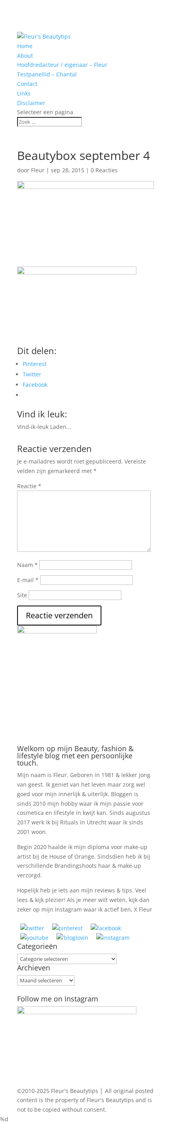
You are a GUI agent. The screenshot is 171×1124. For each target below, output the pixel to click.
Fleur (38, 170)
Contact (27, 84)
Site (22, 595)
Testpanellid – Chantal (47, 74)
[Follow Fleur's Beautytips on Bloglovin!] (72, 937)
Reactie (29, 486)
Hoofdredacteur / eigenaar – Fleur (62, 64)
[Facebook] (106, 928)
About (25, 55)
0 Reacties (104, 170)
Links (24, 93)
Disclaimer (31, 103)
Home (25, 46)
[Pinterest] (67, 928)
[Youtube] (34, 937)
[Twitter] (32, 928)
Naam (27, 565)
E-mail (28, 580)
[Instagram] (113, 937)
